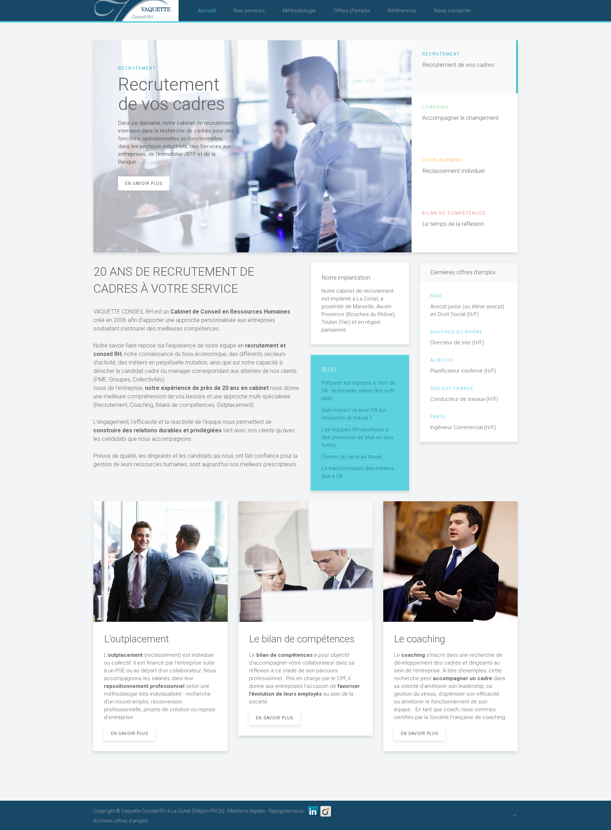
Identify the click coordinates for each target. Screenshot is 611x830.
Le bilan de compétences (302, 639)
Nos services (249, 10)
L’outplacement (136, 639)
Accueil (207, 10)
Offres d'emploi (351, 10)
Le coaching (419, 639)
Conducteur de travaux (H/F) (464, 394)
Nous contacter (452, 10)
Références (402, 10)
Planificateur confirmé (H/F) (463, 366)
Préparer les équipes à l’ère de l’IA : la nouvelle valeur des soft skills (358, 391)
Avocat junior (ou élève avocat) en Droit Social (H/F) (467, 305)
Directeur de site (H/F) (457, 337)
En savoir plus (143, 183)
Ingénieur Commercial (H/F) (463, 422)
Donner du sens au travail (351, 457)
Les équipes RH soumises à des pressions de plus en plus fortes (357, 437)
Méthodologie (299, 10)
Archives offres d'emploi (120, 821)
